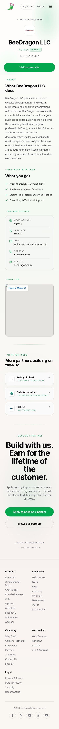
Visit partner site (29, 67)
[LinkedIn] (29, 715)
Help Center (38, 577)
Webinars (37, 595)
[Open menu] (50, 6)
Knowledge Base (14, 594)
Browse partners (31, 19)
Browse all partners (29, 523)
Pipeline (9, 603)
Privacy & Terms (14, 678)
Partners (10, 650)
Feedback (10, 612)
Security (9, 687)
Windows (37, 640)
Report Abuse (12, 691)
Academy (37, 591)
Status (35, 604)
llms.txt (9, 663)
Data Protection (13, 682)
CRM (7, 598)
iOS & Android (40, 650)
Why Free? (10, 636)
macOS (36, 645)
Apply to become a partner (29, 512)
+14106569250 (22, 254)
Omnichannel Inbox (12, 583)
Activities (10, 608)
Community (38, 609)
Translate (10, 654)
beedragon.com (23, 264)
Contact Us (11, 659)
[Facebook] (12, 715)
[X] (21, 715)
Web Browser (39, 636)
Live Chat (10, 577)
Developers (38, 600)
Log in (40, 6)
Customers (11, 645)
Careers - (15, 640)
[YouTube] (46, 715)
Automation (11, 617)
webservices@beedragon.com (30, 244)
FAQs (35, 581)
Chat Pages (11, 589)
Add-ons (9, 621)
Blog (34, 586)
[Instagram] (38, 715)
